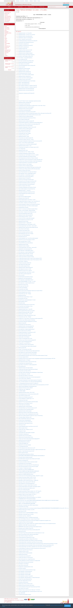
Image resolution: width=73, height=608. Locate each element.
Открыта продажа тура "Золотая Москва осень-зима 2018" (27, 111)
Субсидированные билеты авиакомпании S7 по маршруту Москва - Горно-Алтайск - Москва (32, 105)
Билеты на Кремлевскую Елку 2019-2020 (25, 330)
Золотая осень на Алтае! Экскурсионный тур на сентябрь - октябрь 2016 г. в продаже (31, 475)
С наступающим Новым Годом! (23, 446)
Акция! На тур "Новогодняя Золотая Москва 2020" (26, 179)
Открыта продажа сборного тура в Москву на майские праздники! (28, 205)
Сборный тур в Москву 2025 (23, 48)
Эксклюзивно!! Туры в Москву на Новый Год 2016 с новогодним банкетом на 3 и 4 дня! (31, 532)
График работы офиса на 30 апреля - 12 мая (25, 145)
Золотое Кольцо (7, 27)
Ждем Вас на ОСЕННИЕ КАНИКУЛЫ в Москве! (26, 474)
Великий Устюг (7, 47)
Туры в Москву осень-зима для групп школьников (26, 562)
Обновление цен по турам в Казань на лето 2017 (26, 423)
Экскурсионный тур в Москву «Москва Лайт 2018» (26, 344)
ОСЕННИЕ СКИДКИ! (22, 390)
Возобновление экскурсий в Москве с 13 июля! (25, 296)
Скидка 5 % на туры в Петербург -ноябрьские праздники (27, 210)
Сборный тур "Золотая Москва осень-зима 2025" (26, 45)
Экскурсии (6, 14)
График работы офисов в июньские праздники (25, 406)
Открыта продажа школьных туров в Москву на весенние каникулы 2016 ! (29, 529)
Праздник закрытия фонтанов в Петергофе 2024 (26, 62)
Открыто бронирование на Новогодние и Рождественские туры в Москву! (29, 586)
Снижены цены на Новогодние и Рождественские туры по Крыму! (28, 369)
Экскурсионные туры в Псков (23, 298)
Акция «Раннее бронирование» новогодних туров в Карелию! (27, 171)
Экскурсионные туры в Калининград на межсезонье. (26, 42)
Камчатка (6, 40)
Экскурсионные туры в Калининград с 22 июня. (26, 306)
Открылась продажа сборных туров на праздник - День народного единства (29, 486)
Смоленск (6, 55)
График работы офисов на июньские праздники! (26, 108)
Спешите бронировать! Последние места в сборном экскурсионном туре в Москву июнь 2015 (32, 548)
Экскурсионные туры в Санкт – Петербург (25, 293)
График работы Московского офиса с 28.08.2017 (26, 387)
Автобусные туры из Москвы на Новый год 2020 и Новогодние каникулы (29, 168)
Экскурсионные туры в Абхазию (23, 506)
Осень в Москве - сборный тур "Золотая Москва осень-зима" (27, 202)
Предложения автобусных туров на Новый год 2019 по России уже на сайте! (30, 114)
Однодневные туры (7, 18)
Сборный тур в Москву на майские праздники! (25, 128)
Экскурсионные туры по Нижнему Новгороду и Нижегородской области (29, 350)
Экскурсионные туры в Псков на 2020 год (25, 324)
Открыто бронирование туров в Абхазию (25, 292)
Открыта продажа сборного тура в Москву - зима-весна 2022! (28, 247)
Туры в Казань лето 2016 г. (22, 511)
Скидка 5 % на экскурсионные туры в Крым (25, 349)
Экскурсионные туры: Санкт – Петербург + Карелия (26, 151)
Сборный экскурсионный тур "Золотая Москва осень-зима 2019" (28, 162)
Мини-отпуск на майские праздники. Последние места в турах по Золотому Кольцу (31, 415)
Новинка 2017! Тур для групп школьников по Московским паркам (28, 401)
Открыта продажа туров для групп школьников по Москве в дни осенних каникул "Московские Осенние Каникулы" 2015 (36, 545)
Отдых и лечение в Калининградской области (25, 341)
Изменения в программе (22, 568)
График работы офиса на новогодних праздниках (26, 367)
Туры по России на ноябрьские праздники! (25, 196)
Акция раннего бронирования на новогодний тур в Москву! (27, 156)
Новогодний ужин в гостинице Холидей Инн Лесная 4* (27, 252)
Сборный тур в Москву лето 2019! (24, 134)
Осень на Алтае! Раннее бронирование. (24, 235)
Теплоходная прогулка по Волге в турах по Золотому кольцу (27, 361)
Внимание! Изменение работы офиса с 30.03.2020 (26, 312)
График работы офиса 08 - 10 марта (24, 136)
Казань (6, 30)
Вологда (6, 48)
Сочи (5, 36)
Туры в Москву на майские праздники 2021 (25, 273)
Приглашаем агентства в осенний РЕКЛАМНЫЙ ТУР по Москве (28, 512)
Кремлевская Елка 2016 (22, 531)
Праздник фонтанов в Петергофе (23, 207)
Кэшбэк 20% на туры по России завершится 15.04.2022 (27, 239)
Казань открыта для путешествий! (24, 307)
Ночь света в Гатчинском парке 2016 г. (24, 489)
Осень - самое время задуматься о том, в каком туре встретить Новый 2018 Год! (30, 381)
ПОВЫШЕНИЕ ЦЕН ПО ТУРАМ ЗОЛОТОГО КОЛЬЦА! (27, 498)
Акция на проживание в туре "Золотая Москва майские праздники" (28, 238)
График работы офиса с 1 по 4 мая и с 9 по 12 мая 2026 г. (9, 64)
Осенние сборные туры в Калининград (24, 404)
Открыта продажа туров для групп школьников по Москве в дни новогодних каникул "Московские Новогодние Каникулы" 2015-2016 (38, 543)
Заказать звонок (66, 4)
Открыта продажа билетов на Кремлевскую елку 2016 (26, 537)
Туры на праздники (7, 20)
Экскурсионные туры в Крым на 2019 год (25, 333)
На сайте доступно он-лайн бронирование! (25, 420)
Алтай (5, 39)
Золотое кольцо (20, 6)
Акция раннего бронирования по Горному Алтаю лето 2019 (27, 127)
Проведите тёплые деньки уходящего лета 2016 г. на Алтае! (27, 477)
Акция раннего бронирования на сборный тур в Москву (27, 153)
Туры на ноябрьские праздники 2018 (24, 119)
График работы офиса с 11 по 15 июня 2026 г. (9, 60)
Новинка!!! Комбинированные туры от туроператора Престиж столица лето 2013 (30, 591)
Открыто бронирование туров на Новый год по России (27, 193)
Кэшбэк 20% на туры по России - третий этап (25, 270)
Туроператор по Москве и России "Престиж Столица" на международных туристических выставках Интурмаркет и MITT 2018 (37, 358)
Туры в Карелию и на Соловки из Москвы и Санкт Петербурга (28, 352)
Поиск (67, 6)
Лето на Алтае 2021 (21, 275)
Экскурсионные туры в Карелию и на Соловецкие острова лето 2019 (28, 147)
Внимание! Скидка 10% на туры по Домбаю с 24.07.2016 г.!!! (27, 494)
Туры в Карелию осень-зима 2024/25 (24, 63)
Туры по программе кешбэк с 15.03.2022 (24, 241)
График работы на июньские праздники (24, 68)
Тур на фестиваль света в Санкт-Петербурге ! (25, 463)
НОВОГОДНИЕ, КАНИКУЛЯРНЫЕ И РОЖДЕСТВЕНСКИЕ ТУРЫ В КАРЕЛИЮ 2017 (32, 455)
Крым (5, 35)
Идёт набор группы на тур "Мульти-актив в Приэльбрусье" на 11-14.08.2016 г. (30, 497)
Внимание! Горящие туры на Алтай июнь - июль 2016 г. (27, 509)
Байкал (6, 42)
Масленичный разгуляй (22, 366)
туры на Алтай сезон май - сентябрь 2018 (25, 378)
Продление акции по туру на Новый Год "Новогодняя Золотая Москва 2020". (30, 167)
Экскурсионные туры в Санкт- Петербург (25, 133)
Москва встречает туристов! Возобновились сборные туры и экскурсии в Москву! (30, 290)
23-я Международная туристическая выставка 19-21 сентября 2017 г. (29, 383)
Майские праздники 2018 (22, 347)
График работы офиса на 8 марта (23, 221)
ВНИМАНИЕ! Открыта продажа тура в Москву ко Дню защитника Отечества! (30, 526)
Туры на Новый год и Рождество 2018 (24, 395)
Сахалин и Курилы (7, 43)
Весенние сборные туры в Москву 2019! (24, 131)
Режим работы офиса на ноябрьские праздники (25, 457)
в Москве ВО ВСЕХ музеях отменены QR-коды (26, 242)
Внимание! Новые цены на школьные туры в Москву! (26, 585)
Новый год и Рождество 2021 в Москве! (24, 185)
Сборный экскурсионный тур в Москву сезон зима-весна (27, 182)
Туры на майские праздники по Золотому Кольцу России (27, 188)
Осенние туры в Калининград (23, 287)
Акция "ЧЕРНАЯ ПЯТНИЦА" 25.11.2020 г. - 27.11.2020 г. (27, 281)
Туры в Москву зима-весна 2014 (23, 565)
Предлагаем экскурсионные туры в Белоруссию (26, 549)
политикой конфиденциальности (39, 605)
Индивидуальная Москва (22, 295)
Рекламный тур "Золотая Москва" (24, 563)
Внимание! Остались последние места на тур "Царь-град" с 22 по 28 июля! (29, 589)
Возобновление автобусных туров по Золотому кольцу (27, 304)
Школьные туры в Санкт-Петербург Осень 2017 (26, 403)
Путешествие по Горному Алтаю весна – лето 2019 (26, 139)
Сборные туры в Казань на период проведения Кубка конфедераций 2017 (29, 438)
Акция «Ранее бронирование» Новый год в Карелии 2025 (27, 65)
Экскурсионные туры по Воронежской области (25, 363)
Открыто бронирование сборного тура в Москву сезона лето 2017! (28, 426)
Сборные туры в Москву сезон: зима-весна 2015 (26, 557)
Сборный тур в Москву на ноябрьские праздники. (26, 255)
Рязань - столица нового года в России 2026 (25, 39)
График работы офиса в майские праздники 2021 (26, 267)
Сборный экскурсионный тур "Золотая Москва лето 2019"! (27, 332)
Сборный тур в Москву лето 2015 (24, 551)
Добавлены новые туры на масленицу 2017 (25, 440)
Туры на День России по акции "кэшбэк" (24, 264)
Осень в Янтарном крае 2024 (23, 59)
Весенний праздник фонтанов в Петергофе (25, 73)
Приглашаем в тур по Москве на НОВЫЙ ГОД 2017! (26, 469)
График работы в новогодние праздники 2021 (25, 278)
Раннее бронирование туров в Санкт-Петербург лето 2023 (27, 224)
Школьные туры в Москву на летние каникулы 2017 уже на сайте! (28, 412)
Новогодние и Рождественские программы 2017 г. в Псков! (27, 478)
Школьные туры (42, 6)
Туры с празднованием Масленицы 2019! (25, 130)
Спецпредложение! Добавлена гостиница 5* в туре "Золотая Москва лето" (29, 201)
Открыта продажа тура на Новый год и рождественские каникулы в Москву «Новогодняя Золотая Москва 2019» (35, 113)
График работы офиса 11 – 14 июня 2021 (25, 190)
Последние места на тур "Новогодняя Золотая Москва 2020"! (27, 181)
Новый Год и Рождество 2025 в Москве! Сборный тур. (27, 54)
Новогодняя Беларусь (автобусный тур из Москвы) (26, 454)
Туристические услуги (8, 17)
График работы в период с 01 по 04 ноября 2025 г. (26, 37)
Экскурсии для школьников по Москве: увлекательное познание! (28, 461)
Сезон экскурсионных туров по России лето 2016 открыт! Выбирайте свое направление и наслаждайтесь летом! (35, 520)
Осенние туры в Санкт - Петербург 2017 (24, 389)
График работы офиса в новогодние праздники (9, 67)
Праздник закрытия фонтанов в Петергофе (25, 335)
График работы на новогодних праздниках (25, 444)
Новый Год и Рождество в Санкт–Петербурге (25, 164)
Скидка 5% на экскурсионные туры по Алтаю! (25, 338)
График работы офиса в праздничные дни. (25, 51)
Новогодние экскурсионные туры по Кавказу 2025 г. (26, 60)
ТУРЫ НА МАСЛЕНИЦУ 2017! (23, 443)
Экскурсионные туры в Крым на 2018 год (25, 370)
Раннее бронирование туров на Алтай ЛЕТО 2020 (26, 327)
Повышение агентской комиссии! (23, 582)
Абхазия (6, 34)
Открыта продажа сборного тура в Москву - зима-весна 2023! (28, 225)
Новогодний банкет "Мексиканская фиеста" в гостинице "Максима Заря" (29, 577)
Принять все (67, 605)
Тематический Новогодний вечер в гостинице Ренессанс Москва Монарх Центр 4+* (31, 122)
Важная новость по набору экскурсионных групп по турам (27, 315)
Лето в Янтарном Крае (22, 148)
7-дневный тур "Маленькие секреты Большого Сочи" (26, 495)
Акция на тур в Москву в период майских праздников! (27, 218)
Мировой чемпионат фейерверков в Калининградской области (28, 386)
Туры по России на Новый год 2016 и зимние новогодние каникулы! (28, 534)
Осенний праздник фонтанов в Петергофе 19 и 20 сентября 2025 (28, 40)
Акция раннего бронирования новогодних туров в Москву (27, 117)
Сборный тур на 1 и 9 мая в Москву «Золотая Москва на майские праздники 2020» (31, 318)
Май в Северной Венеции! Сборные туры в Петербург (26, 418)
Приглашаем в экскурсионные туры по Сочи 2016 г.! (26, 514)
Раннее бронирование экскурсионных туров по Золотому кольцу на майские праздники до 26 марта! (33, 355)
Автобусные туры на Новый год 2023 (24, 230)
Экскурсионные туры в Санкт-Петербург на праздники (27, 432)
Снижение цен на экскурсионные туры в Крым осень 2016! (27, 472)
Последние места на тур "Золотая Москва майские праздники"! (28, 144)
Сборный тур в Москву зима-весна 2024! (25, 79)
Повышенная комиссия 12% (23, 236)
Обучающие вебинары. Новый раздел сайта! (25, 417)
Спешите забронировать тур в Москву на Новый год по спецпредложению (29, 560)
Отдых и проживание (8, 16)
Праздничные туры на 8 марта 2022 (24, 198)
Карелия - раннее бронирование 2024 (24, 82)
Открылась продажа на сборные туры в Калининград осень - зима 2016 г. (29, 492)
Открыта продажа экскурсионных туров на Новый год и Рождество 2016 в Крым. (30, 540)
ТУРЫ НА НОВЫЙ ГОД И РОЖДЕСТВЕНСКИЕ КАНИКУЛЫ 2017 (29, 471)
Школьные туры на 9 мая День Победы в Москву (26, 437)
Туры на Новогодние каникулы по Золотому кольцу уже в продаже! (28, 466)
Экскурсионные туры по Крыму (23, 289)
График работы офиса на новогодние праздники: (26, 125)
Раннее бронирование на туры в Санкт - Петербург (26, 233)
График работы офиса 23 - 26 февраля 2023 (25, 222)
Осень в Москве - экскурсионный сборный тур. (25, 57)
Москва (9, 6)
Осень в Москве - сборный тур (23, 261)
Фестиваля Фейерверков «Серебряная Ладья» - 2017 (26, 398)
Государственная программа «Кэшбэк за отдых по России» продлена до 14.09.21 (30, 258)
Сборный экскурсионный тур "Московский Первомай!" (27, 184)
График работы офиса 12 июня (23, 150)
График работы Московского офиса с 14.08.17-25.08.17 (27, 392)
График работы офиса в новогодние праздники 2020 (26, 326)
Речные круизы (7, 21)
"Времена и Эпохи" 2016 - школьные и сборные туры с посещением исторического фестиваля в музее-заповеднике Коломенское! (37, 523)
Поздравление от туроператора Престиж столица (26, 566)
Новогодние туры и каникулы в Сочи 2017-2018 (26, 375)
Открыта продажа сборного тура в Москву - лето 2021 (26, 272)
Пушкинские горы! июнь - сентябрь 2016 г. (25, 515)
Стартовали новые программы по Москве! (25, 594)
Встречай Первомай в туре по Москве (24, 441)
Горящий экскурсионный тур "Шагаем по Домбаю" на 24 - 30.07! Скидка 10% (30, 491)
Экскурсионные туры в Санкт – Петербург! (25, 316)
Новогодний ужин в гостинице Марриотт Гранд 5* (26, 250)
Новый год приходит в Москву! (23, 452)
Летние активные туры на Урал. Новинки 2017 (25, 421)
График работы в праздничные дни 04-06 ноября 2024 (26, 93)
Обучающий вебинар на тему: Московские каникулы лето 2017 (28, 407)
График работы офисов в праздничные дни (25, 102)
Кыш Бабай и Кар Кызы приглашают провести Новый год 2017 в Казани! (29, 458)
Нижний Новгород (7, 51)
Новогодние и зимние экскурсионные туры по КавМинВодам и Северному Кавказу (31, 372)
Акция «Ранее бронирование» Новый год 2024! (25, 213)
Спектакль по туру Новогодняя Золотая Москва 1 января (27, 569)
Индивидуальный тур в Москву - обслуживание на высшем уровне (28, 517)
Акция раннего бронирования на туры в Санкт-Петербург (27, 80)
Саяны (6, 44)
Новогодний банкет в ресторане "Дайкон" (25, 574)
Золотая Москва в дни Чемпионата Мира (25, 110)
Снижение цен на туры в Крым (23, 400)
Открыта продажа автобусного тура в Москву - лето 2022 (27, 199)
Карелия (6, 38)
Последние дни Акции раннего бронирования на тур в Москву (28, 321)
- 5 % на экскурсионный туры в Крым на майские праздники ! (27, 346)
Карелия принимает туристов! (23, 301)
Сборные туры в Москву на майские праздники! (26, 77)
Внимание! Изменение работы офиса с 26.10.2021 (26, 253)
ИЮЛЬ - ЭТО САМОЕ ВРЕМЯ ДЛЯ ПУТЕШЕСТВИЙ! (27, 503)
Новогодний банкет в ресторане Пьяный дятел (25, 571)
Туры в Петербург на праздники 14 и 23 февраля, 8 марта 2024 (28, 85)
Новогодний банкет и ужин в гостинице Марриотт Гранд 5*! (27, 173)
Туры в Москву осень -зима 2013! (24, 588)
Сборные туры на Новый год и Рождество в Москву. (26, 256)
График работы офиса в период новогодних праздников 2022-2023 (28, 227)
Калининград (6, 31)
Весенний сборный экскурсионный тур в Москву (26, 276)
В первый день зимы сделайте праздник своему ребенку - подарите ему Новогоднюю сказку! (32, 449)
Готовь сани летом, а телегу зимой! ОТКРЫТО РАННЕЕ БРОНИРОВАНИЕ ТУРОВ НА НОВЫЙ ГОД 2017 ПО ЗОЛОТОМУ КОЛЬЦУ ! (39, 500)
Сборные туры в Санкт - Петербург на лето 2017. (26, 429)
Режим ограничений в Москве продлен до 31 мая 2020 (26, 310)
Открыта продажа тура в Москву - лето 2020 (25, 313)
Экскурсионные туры (31, 6)
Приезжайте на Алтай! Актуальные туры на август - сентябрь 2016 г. (28, 480)
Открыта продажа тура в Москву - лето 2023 (25, 216)
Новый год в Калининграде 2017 (23, 460)
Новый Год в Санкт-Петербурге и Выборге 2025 (26, 56)
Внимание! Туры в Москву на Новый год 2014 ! (26, 583)
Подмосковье (6, 52)
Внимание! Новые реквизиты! (23, 554)
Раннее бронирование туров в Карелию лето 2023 (26, 219)
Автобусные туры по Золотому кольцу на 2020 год (26, 176)
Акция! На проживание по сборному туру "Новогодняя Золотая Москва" (29, 204)
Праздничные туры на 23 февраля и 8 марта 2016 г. (26, 528)
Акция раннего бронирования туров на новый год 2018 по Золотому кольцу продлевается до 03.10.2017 (34, 384)
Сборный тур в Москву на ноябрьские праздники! (26, 116)
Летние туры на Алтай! (22, 424)
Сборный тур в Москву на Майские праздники (25, 552)
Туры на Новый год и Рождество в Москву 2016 (26, 535)
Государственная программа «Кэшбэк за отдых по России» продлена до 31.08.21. (30, 259)
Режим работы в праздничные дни (24, 43)
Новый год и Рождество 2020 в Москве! (24, 170)
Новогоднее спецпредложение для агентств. (25, 580)
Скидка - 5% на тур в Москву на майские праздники (26, 74)
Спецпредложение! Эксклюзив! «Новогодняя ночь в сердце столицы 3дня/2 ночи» (30, 159)
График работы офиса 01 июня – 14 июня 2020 (25, 309)
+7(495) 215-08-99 (66, 3)
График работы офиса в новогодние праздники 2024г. (26, 88)
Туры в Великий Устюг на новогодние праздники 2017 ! (27, 483)
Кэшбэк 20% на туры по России (23, 284)
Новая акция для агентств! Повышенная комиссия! (26, 409)
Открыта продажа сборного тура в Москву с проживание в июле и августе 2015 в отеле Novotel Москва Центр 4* (35, 546)
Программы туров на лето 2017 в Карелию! (25, 435)
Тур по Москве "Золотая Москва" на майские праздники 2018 (27, 364)
